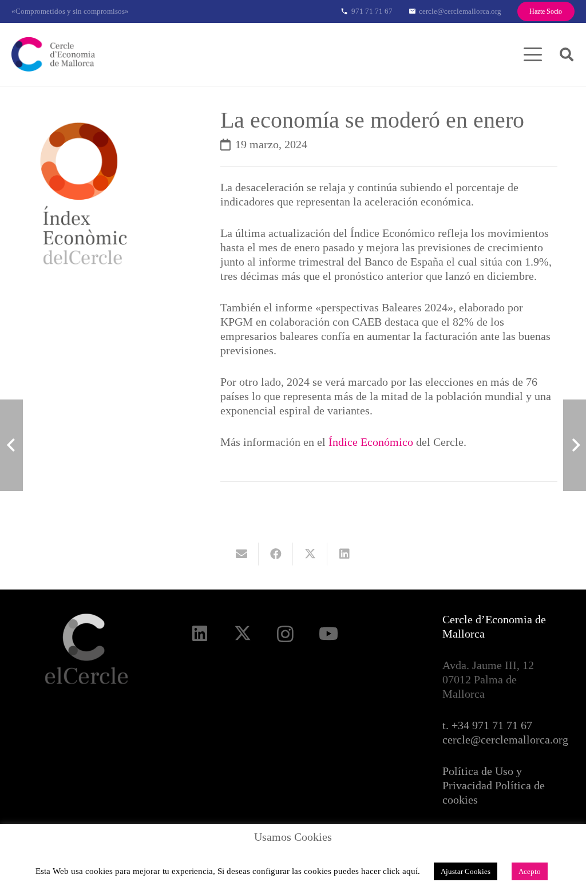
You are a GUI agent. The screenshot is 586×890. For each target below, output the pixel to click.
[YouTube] (328, 633)
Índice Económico (370, 442)
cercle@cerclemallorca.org (505, 739)
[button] (532, 54)
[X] (242, 633)
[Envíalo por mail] (241, 554)
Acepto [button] (529, 871)
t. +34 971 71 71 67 (487, 725)
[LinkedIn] (199, 633)
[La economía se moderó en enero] (113, 115)
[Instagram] (285, 633)
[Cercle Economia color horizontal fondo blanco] (53, 54)
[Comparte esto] (276, 554)
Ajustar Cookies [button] (465, 871)
